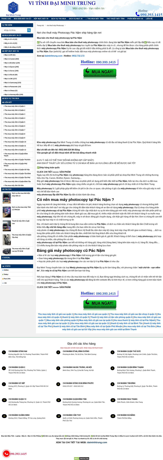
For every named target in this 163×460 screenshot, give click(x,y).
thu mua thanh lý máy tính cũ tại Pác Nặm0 (134, 320)
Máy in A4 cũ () (10, 43)
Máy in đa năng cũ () (12, 47)
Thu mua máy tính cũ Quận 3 (14, 114)
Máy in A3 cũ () (10, 39)
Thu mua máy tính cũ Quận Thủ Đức (17, 160)
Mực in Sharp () (10, 90)
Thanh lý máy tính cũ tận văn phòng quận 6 (111, 317)
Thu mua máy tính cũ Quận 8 (14, 134)
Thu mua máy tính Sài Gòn (14, 185)
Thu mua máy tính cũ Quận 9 (14, 138)
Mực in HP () (9, 55)
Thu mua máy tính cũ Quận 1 (14, 106)
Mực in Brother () (12, 63)
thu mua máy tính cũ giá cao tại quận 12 (90, 323)
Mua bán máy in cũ (22, 19)
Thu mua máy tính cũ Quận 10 (15, 142)
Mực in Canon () (11, 59)
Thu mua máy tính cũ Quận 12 (15, 150)
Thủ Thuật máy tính (115, 19)
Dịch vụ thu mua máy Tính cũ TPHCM (21, 208)
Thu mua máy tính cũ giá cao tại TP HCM (21, 250)
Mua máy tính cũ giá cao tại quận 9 (95, 320)
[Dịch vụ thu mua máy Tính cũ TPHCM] (7, 212)
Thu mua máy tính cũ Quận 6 (14, 126)
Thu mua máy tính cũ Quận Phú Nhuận (15, 165)
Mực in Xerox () (11, 71)
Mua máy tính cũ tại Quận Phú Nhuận (104, 326)
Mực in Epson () (11, 67)
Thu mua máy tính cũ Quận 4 (14, 118)
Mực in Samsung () (12, 83)
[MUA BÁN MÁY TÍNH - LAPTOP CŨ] (15, 8)
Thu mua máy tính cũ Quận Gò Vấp (17, 170)
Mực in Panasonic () (12, 87)
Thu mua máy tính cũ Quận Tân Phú (17, 177)
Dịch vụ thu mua (58, 19)
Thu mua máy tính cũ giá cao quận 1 (55, 314)
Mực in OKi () (10, 79)
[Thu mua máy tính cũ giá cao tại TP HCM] (7, 251)
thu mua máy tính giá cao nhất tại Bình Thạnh (115, 329)
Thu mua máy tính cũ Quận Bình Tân (17, 181)
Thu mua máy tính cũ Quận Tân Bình (17, 174)
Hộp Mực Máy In (41, 19)
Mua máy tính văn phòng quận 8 (62, 320)
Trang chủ (6, 19)
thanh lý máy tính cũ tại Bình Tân (126, 323)
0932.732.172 (78, 56)
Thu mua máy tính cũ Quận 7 (14, 130)
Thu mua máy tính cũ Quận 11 (15, 146)
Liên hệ (149, 19)
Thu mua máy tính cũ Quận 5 (14, 122)
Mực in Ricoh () (10, 75)
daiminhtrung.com (53, 56)
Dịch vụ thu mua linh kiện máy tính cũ (21, 194)
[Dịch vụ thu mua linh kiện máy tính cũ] (7, 198)
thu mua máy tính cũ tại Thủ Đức (139, 326)
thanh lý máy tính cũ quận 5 (75, 317)
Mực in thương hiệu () (13, 94)
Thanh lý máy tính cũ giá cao (20, 222)
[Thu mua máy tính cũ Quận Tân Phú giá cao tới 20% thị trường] (7, 239)
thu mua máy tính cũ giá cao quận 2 (91, 314)
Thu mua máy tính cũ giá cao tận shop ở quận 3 (133, 314)
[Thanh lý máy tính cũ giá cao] (7, 226)
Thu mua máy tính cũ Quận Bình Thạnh (16, 155)
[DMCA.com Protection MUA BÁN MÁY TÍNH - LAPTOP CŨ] (81, 458)
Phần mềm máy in (135, 19)
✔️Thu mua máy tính (94, 19)
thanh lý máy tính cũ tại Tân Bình (69, 326)
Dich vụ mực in (75, 19)
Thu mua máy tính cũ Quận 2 (14, 110)
